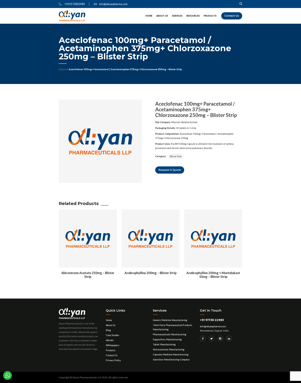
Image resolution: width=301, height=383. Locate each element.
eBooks (110, 340)
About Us (162, 15)
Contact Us (231, 15)
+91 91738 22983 (212, 320)
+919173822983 (74, 4)
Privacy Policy (113, 360)
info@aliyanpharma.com (113, 4)
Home (148, 15)
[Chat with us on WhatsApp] (7, 375)
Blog (108, 330)
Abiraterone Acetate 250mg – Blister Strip (87, 274)
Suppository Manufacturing (167, 339)
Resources (193, 15)
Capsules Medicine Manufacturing (170, 354)
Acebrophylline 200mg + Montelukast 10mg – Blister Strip (213, 274)
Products (210, 15)
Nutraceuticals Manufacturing (168, 349)
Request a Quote (169, 169)
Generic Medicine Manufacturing (170, 320)
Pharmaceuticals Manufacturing (169, 334)
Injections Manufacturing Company (171, 359)
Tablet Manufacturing (164, 344)
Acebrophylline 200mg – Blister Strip (150, 273)
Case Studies (112, 335)
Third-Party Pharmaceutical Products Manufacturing (172, 327)
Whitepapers (112, 345)
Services (177, 15)
